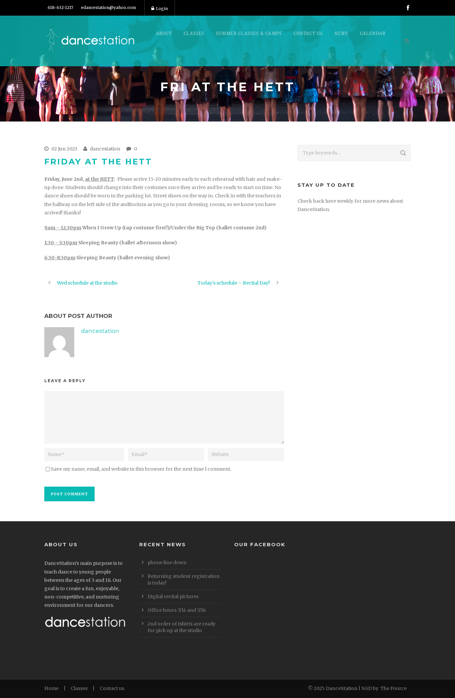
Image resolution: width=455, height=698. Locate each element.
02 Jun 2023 (64, 149)
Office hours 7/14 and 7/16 (177, 610)
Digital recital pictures (173, 596)
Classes (79, 688)
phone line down (167, 563)
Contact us (112, 688)
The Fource (393, 688)
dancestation (105, 149)
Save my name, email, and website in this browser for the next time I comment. (141, 469)
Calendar (373, 33)
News (341, 33)
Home (51, 688)
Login (162, 8)
